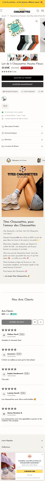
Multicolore (4, 98)
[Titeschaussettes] (22, 11)
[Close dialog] (42, 455)
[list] (22, 35)
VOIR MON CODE (29, 471)
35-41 (5, 106)
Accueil (4, 16)
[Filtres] (35, 322)
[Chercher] (37, 10)
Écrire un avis (17, 322)
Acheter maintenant (22, 84)
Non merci (29, 475)
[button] (42, 10)
